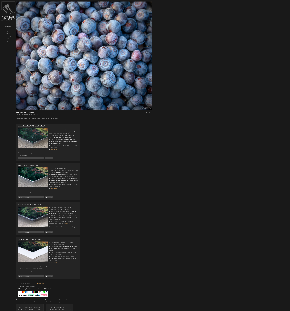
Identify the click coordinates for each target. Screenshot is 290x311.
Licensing (8, 36)
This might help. (41, 283)
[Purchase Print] (149, 112)
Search (8, 39)
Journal (8, 28)
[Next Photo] (151, 112)
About (8, 31)
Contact (8, 41)
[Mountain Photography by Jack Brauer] (8, 13)
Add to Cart (49, 158)
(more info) (54, 149)
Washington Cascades (22, 121)
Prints (8, 34)
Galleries (8, 26)
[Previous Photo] (144, 112)
